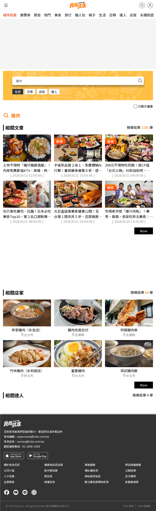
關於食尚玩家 (12, 465)
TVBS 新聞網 (143, 506)
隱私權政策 (91, 470)
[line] (25, 492)
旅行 (68, 14)
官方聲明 (130, 476)
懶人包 (80, 14)
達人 (122, 14)
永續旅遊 (147, 14)
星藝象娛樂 (131, 482)
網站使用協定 (93, 476)
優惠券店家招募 (53, 465)
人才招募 (9, 476)
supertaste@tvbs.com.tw (33, 436)
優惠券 (25, 14)
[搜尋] (142, 5)
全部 (18, 91)
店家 (133, 14)
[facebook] (7, 492)
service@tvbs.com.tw (30, 441)
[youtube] (16, 492)
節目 (37, 14)
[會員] (150, 5)
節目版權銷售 (133, 465)
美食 (57, 14)
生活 (102, 14)
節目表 (48, 476)
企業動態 (9, 482)
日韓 (112, 14)
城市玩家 (10, 14)
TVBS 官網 (128, 506)
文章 (30, 91)
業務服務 (90, 465)
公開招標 (130, 470)
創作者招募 (51, 470)
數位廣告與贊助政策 (97, 482)
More (143, 231)
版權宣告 (49, 482)
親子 (92, 14)
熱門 (47, 14)
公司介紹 (9, 470)
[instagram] (34, 492)
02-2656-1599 (31, 446)
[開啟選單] (6, 5)
